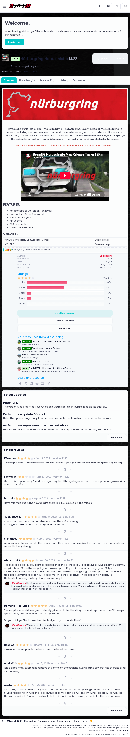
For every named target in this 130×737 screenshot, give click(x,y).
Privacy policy (64, 721)
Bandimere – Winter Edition (41, 348)
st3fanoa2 (10, 538)
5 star (22, 282)
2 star (22, 298)
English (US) (15, 721)
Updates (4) (27, 80)
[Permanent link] (21, 204)
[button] (3, 721)
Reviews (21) (47, 80)
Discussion (79, 80)
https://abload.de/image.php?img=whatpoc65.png (34, 524)
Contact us (30, 721)
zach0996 (10, 476)
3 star (22, 292)
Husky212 (10, 663)
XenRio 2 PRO (95, 730)
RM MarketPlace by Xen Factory (108, 725)
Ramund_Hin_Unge (16, 606)
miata (8, 685)
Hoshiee (9, 645)
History (63, 80)
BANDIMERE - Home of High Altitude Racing (47, 368)
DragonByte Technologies (107, 727)
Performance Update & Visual (24, 414)
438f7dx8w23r (13, 517)
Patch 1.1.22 (11, 403)
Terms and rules (46, 721)
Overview (9, 80)
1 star (22, 303)
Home (84, 721)
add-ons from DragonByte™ (71, 727)
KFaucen (10, 458)
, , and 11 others (31, 250)
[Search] (125, 6)
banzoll (9, 498)
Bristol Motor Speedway (34, 354)
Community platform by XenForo (59, 725)
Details (124, 727)
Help (76, 721)
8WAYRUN (123, 730)
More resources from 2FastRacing (40, 337)
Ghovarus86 (12, 560)
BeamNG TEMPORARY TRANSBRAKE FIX (46, 341)
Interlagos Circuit (36, 361)
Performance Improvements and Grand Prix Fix (35, 425)
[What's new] (117, 6)
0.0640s (106, 734)
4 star (22, 287)
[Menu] (4, 6)
